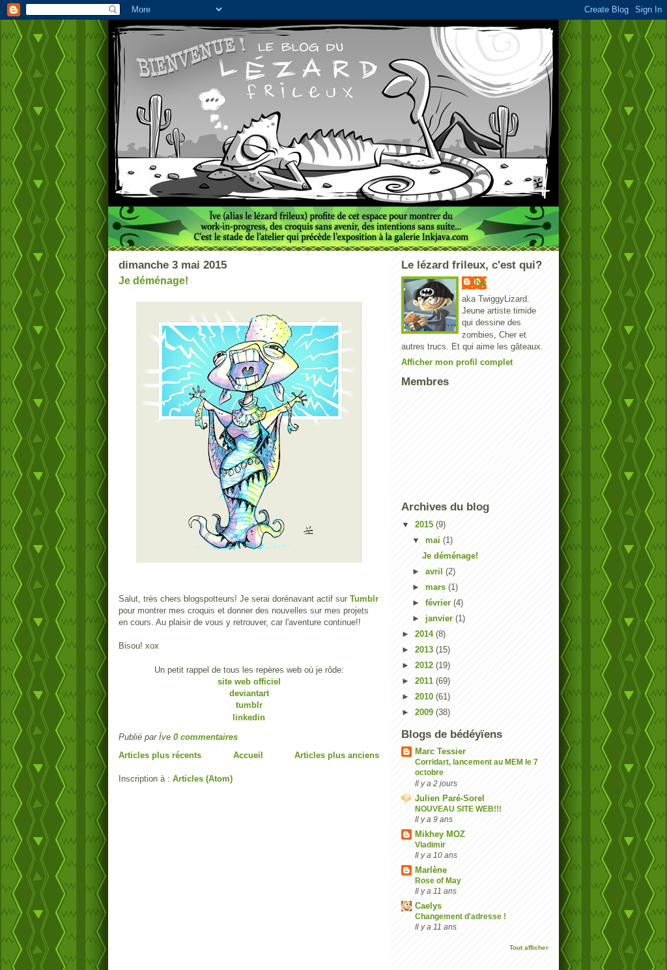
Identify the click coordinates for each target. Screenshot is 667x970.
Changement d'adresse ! (460, 916)
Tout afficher (528, 947)
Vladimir (430, 844)
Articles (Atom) (203, 779)
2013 (425, 649)
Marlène (431, 870)
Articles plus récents (160, 755)
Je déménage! (153, 280)
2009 (425, 712)
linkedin (249, 717)
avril (435, 571)
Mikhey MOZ (440, 834)
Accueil (248, 755)
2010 (425, 696)
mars (436, 587)
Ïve (481, 282)
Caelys (428, 906)
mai (434, 540)
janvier (440, 618)
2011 (425, 681)
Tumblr (364, 599)
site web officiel (249, 681)
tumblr (249, 705)
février (439, 603)
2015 (425, 524)
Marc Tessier (440, 751)
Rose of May (438, 880)
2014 (425, 634)
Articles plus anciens (336, 755)
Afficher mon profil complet (457, 362)
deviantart (249, 693)
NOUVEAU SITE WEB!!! (458, 809)
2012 (425, 665)
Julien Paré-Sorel (450, 798)
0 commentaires (205, 737)
